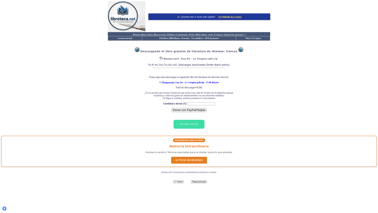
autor (210, 34)
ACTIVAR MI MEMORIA (189, 160)
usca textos (160, 34)
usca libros (147, 34)
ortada (136, 34)
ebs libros (201, 34)
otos (191, 34)
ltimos (171, 34)
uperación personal (233, 34)
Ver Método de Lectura (230, 17)
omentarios (182, 34)
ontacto (218, 34)
